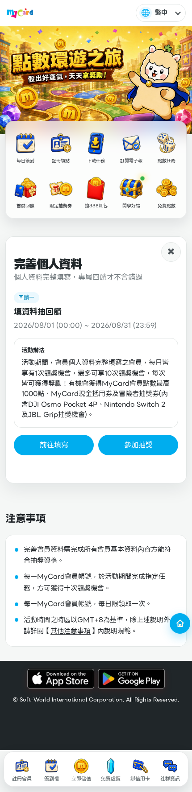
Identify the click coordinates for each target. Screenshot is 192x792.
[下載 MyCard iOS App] (60, 679)
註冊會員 (22, 779)
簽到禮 (51, 779)
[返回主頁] (180, 623)
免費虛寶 (111, 779)
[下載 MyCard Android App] (131, 679)
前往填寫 (54, 444)
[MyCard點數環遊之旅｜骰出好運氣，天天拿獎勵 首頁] (19, 12)
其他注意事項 (70, 631)
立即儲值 (81, 779)
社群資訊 (170, 779)
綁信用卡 (140, 779)
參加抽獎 (138, 444)
